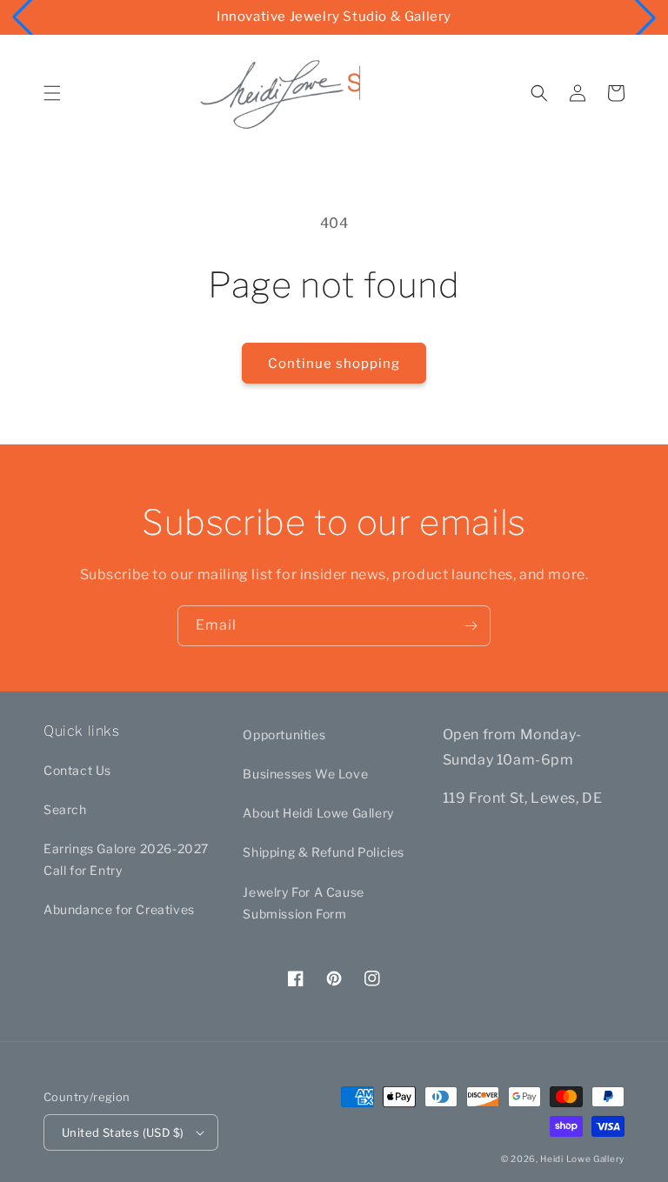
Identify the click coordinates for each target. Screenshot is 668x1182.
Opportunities (284, 734)
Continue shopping (334, 363)
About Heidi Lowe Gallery (318, 812)
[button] (52, 93)
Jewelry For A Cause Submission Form (303, 903)
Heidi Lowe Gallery (582, 1158)
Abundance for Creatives (119, 909)
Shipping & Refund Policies (323, 852)
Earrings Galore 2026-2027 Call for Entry (126, 859)
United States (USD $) (123, 1132)
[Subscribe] (470, 625)
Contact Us (77, 770)
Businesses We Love (305, 773)
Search (65, 809)
